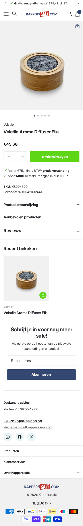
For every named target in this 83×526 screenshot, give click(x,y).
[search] (14, 14)
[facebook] (19, 437)
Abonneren (41, 374)
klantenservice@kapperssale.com (28, 427)
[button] (5, 3)
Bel (23, 421)
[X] (31, 437)
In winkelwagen (54, 156)
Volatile (9, 124)
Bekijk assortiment (6, 14)
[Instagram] (8, 437)
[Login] (70, 14)
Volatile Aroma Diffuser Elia (26, 312)
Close (41, 451)
